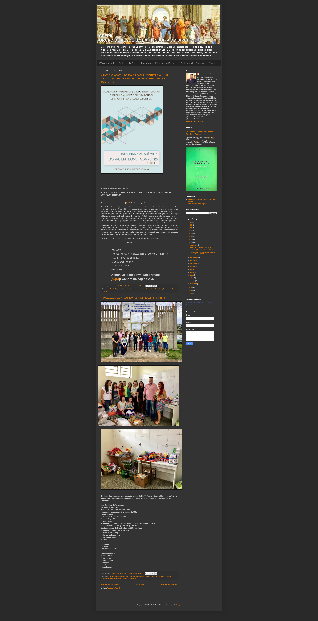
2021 (190, 228)
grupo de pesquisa (116, 578)
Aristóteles (113, 289)
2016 (190, 242)
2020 (190, 231)
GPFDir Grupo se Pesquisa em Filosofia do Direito (154, 576)
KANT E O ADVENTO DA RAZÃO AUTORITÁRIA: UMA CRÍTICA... (202, 248)
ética (119, 289)
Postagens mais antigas (169, 584)
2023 (190, 225)
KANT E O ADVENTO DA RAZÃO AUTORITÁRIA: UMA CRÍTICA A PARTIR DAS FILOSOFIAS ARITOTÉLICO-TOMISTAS (134, 78)
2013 (190, 293)
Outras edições (127, 63)
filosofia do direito (128, 289)
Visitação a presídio (129, 578)
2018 (190, 237)
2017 (190, 239)
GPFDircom (105, 578)
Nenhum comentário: (135, 286)
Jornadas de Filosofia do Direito (158, 63)
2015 (190, 287)
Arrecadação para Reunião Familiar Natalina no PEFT (133, 297)
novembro (194, 258)
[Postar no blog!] (148, 286)
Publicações (167, 289)
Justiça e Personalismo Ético (149, 289)
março (192, 281)
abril (192, 278)
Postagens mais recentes (110, 584)
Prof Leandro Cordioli (192, 63)
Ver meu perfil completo (194, 122)
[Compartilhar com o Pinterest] (155, 286)
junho (192, 272)
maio (192, 275)
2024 (190, 222)
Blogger (178, 605)
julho (192, 269)
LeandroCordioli (205, 74)
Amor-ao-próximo (116, 576)
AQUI (128, 203)
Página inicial (106, 63)
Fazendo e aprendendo (130, 576)
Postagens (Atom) (113, 588)
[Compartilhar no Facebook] (153, 286)
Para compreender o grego (197, 204)
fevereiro (193, 284)
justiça (137, 289)
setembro (194, 263)
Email (212, 63)
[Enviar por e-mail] (146, 286)
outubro (193, 260)
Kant (160, 289)
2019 (190, 234)
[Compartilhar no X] (151, 286)
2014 (190, 290)
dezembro (194, 245)
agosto (193, 266)
